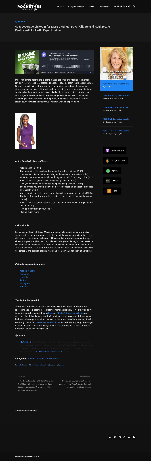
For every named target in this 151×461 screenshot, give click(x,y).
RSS (115, 191)
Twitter (23, 280)
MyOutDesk (25, 342)
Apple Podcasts (118, 150)
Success (61, 365)
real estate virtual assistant (49, 351)
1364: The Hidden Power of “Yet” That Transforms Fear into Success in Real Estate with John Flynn (116, 107)
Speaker (52, 365)
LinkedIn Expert (21, 365)
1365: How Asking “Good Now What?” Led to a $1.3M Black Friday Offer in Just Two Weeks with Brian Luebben (116, 95)
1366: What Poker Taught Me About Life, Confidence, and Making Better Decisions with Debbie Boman (116, 84)
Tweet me (41, 322)
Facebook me (53, 322)
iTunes (50, 313)
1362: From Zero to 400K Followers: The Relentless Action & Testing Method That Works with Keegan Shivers (116, 131)
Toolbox (91, 7)
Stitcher (60, 313)
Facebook (24, 274)
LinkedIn (24, 277)
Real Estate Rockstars (48, 358)
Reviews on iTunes (74, 313)
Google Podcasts (118, 160)
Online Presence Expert (38, 365)
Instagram (25, 283)
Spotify (115, 171)
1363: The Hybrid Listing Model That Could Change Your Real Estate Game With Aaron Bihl (116, 119)
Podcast (60, 7)
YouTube (24, 286)
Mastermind (104, 7)
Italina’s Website (27, 271)
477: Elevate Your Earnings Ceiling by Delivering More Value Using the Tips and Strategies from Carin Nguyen (74, 384)
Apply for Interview (76, 7)
